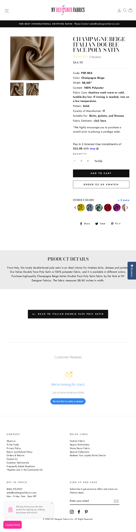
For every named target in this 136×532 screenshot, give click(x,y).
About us (11, 441)
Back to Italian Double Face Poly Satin (70, 313)
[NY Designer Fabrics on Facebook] (79, 512)
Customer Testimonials (18, 462)
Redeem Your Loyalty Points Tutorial (88, 455)
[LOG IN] (119, 10)
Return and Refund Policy (20, 451)
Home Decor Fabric (80, 448)
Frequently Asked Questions (21, 466)
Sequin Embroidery (80, 444)
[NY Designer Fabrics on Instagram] (72, 512)
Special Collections (79, 451)
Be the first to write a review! (68, 401)
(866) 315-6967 (15, 489)
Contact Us (12, 459)
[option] (68, 24)
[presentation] (75, 207)
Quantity (80, 153)
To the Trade (13, 444)
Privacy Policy (14, 448)
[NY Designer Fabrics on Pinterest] (86, 512)
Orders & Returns (15, 455)
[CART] (130, 10)
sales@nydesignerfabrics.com (22, 492)
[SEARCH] (125, 10)
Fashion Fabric (77, 441)
